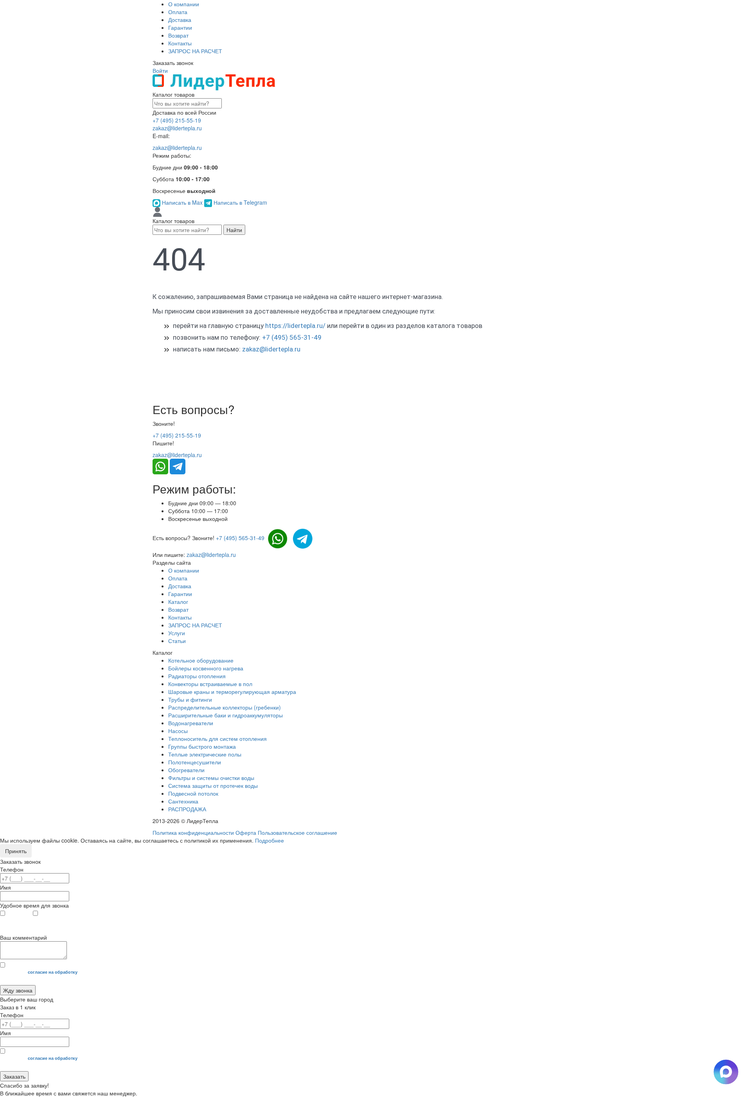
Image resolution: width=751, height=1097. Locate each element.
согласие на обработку (52, 972)
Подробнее (269, 840)
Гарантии (180, 27)
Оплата (177, 12)
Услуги (176, 633)
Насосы (178, 731)
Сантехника (183, 801)
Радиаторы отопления (197, 676)
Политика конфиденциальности (193, 832)
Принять (16, 851)
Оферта (245, 832)
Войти (160, 70)
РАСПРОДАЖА (187, 809)
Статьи (177, 641)
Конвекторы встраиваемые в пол (210, 684)
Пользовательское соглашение (297, 832)
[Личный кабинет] (157, 211)
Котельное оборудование (201, 660)
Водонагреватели (190, 723)
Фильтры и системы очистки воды (211, 778)
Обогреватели (186, 770)
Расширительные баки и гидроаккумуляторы (225, 715)
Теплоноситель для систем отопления (217, 738)
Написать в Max (182, 202)
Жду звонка (17, 990)
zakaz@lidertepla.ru (177, 128)
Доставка (179, 19)
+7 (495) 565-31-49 (292, 337)
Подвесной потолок (193, 793)
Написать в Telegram (239, 202)
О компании (183, 4)
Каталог (178, 601)
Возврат (178, 35)
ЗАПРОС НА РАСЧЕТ (195, 51)
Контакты (180, 43)
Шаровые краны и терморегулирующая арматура (232, 691)
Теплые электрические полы (204, 754)
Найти (234, 230)
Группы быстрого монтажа (202, 746)
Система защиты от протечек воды (213, 785)
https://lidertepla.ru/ (295, 326)
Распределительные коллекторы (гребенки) (224, 707)
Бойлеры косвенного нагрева (205, 668)
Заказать (14, 1076)
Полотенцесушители (194, 762)
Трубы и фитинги (190, 699)
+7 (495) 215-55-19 (177, 120)
